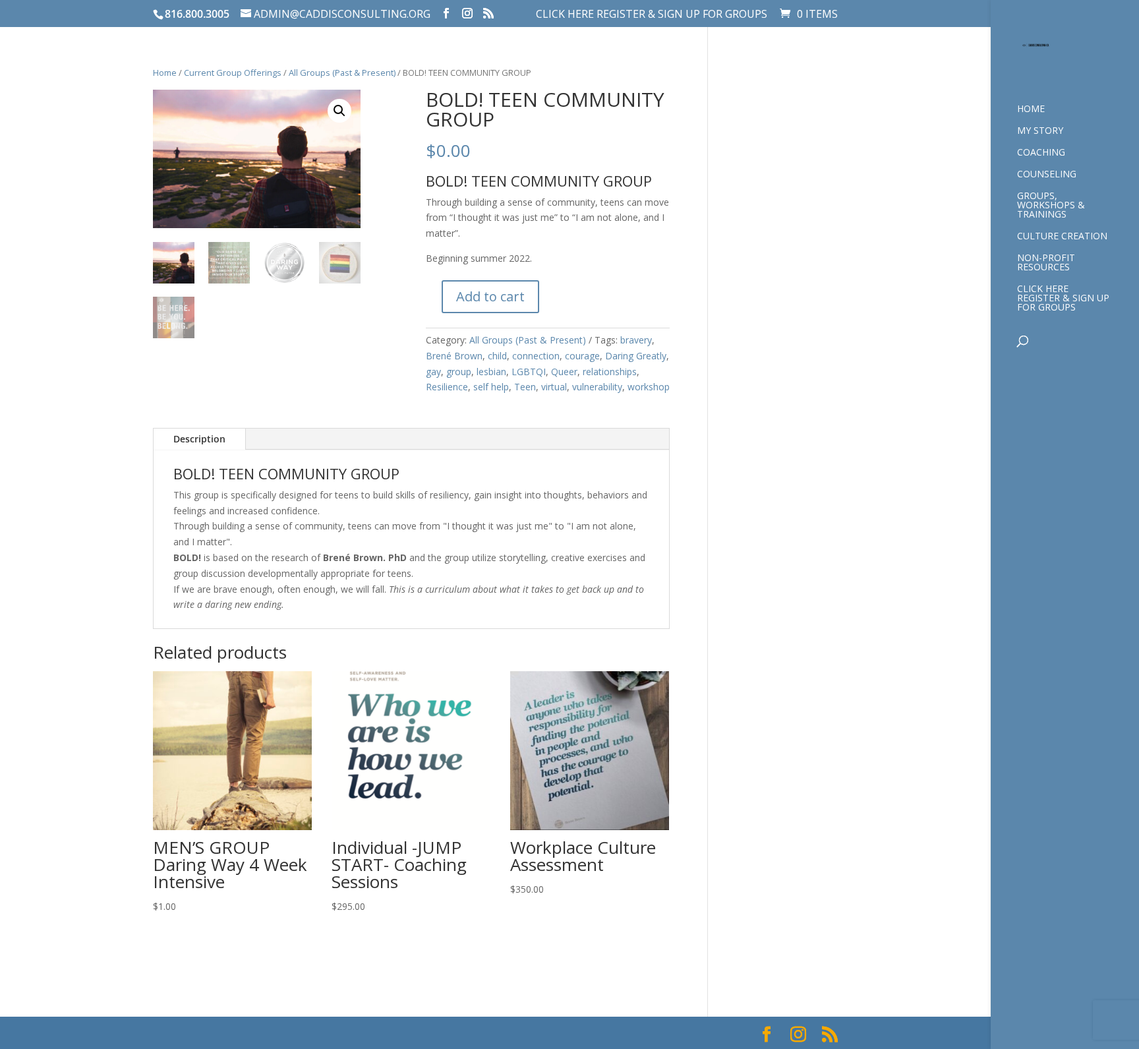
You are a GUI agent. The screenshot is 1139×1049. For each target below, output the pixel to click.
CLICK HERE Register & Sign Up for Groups (651, 15)
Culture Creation (1062, 236)
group (458, 371)
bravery (636, 340)
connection (536, 355)
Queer (564, 371)
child (497, 355)
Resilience (447, 386)
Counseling (1046, 174)
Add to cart (490, 296)
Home (1031, 109)
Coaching (1041, 153)
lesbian (491, 371)
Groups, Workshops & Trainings (1051, 205)
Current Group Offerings (232, 72)
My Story (1040, 131)
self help (491, 386)
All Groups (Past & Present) (342, 72)
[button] (339, 111)
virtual (554, 386)
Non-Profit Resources (1046, 263)
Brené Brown (454, 355)
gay (433, 371)
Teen (525, 386)
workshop (649, 386)
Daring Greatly (635, 355)
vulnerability (597, 386)
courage (582, 355)
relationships (610, 371)
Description (199, 439)
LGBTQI (528, 371)
